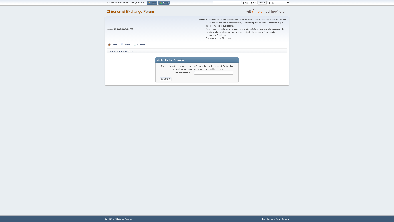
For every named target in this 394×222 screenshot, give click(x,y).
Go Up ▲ (285, 219)
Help (263, 219)
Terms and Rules (273, 219)
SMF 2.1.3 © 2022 (111, 219)
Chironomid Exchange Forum (130, 11)
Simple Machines (125, 219)
